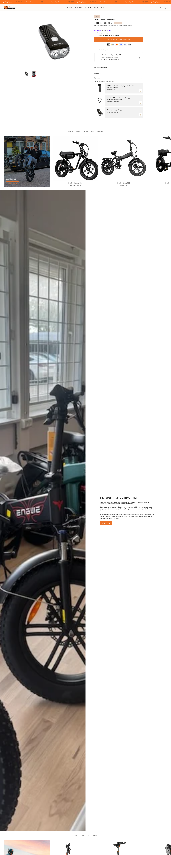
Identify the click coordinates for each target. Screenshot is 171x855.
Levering (97, 78)
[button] (79, 8)
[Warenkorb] (165, 7)
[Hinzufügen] (140, 90)
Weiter (168, 158)
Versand (110, 26)
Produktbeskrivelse (100, 68)
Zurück (23, 42)
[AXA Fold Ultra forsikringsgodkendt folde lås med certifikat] (99, 88)
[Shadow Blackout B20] (75, 158)
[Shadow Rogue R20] (123, 158)
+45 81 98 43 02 (19, 2)
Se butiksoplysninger (104, 50)
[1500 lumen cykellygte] (99, 112)
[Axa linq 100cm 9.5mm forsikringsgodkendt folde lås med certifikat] (99, 100)
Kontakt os (97, 74)
